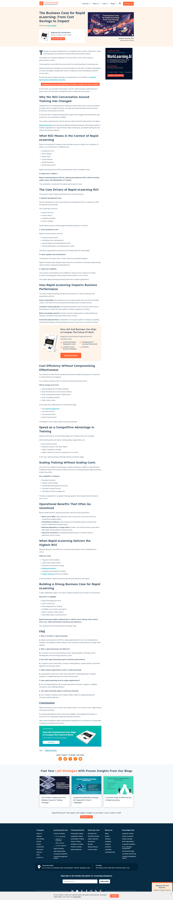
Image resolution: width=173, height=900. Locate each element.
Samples (39, 836)
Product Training (76, 841)
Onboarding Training (77, 833)
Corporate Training (127, 833)
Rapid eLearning (45, 125)
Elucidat (90, 844)
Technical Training (76, 847)
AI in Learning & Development (127, 847)
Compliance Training (77, 844)
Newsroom (39, 849)
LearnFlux (108, 847)
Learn (104, 4)
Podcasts (108, 844)
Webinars (108, 839)
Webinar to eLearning (59, 839)
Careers (38, 844)
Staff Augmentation (60, 851)
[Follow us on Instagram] (91, 891)
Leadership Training (77, 836)
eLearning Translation (128, 844)
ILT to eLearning (60, 836)
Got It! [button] (114, 896)
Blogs (113, 4)
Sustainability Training (77, 839)
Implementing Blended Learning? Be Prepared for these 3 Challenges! (85, 800)
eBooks (107, 836)
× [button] (171, 894)
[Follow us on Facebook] (86, 891)
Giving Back (40, 847)
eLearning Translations (60, 854)
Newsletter (108, 849)
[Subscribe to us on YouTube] (77, 891)
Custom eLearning (59, 833)
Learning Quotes (110, 852)
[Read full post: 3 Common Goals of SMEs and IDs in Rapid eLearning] (118, 785)
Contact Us (128, 4)
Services (86, 4)
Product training (48, 574)
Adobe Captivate (93, 839)
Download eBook (58, 39)
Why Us (95, 4)
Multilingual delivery (49, 568)
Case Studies (40, 839)
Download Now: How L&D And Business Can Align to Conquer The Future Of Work (70, 84)
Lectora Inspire (92, 849)
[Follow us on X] (82, 891)
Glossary (39, 852)
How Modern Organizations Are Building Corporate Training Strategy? (53, 800)
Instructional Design (128, 851)
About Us (39, 833)
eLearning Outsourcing (129, 854)
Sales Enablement (76, 849)
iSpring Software (93, 847)
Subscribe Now (86, 817)
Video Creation (60, 843)
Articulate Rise (92, 833)
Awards (38, 841)
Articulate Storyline (93, 836)
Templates (108, 841)
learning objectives (52, 409)
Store (38, 855)
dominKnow (91, 841)
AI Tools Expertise (61, 845)
